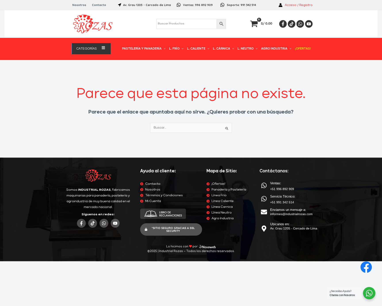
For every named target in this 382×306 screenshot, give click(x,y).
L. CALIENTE (196, 48)
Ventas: (275, 183)
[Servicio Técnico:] (264, 198)
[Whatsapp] (300, 24)
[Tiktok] (291, 24)
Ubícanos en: (279, 224)
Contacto (99, 5)
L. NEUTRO (245, 48)
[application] (98, 48)
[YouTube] (309, 24)
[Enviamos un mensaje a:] (264, 212)
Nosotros (79, 5)
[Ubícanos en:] (264, 228)
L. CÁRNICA (221, 48)
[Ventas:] (264, 185)
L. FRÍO (174, 48)
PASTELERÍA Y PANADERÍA (142, 48)
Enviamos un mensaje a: (288, 210)
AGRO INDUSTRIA (274, 48)
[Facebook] (283, 24)
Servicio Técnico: (282, 196)
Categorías (86, 48)
